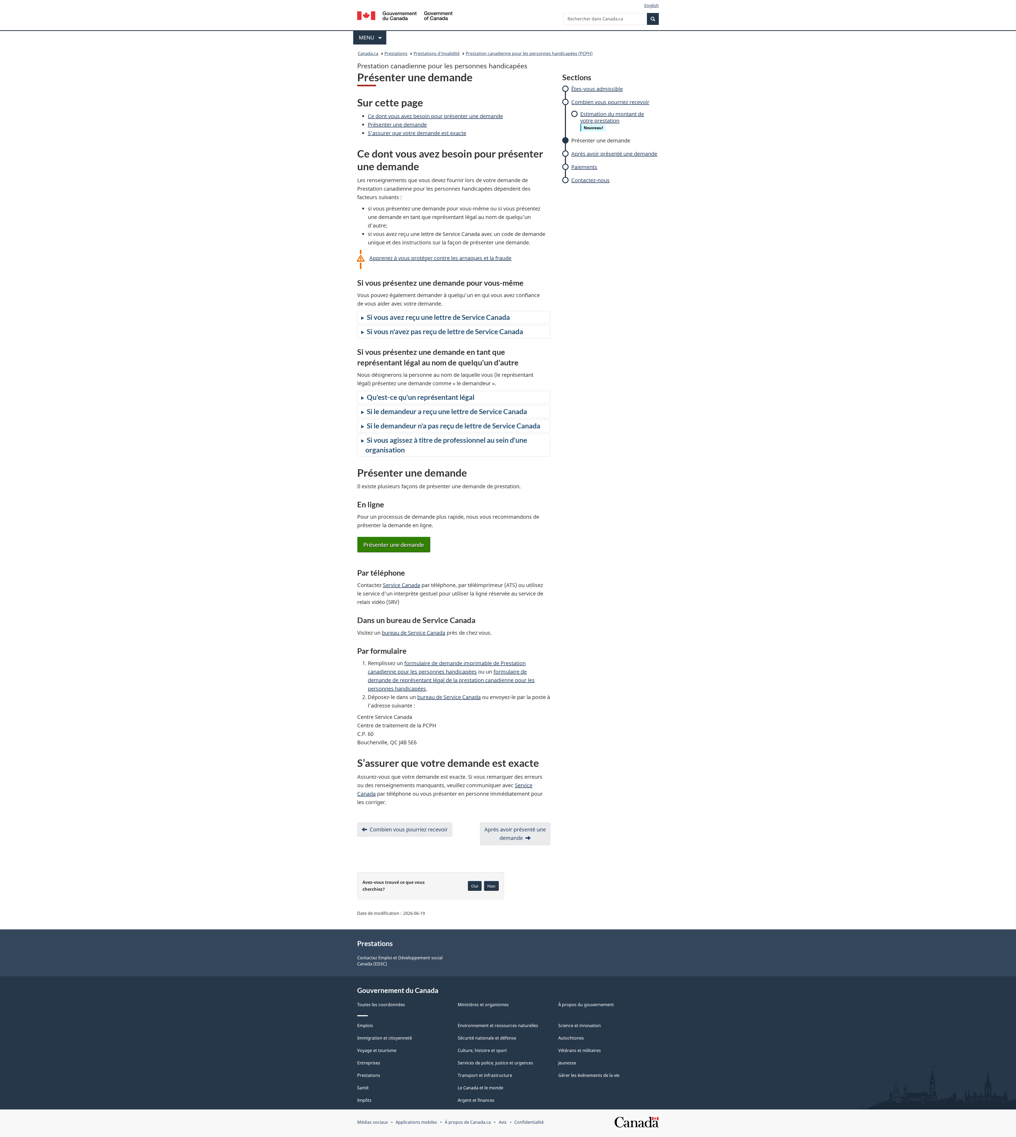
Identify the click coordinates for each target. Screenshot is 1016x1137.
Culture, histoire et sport (482, 1050)
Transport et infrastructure (485, 1075)
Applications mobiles (416, 1122)
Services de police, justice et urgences (495, 1063)
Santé (363, 1088)
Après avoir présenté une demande (614, 153)
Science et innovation (579, 1025)
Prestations (395, 53)
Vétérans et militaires (579, 1050)
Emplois (365, 1025)
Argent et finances (476, 1100)
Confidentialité (529, 1122)
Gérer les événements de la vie (588, 1075)
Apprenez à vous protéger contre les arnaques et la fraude (440, 258)
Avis (503, 1122)
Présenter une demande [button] (393, 544)
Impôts (364, 1100)
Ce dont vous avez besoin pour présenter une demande (435, 116)
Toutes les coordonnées (381, 1005)
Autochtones (571, 1038)
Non (491, 885)
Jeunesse (567, 1063)
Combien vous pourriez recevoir (610, 102)
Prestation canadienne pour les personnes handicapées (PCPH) (529, 53)
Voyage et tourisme (376, 1050)
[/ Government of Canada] (404, 16)
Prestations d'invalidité (437, 53)
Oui (474, 885)
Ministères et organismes (483, 1005)
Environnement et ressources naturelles (498, 1025)
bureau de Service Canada (413, 632)
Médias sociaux (372, 1122)
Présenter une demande (600, 140)
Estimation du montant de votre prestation (612, 117)
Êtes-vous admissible (597, 89)
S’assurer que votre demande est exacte (417, 133)
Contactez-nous (590, 180)
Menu (372, 37)
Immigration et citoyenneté (384, 1038)
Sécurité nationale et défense (487, 1038)
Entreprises (368, 1063)
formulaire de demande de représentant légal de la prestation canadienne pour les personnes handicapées (451, 680)
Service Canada (401, 585)
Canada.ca (368, 53)
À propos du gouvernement (586, 1005)
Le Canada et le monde (480, 1088)
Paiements (584, 167)
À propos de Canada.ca (468, 1122)
